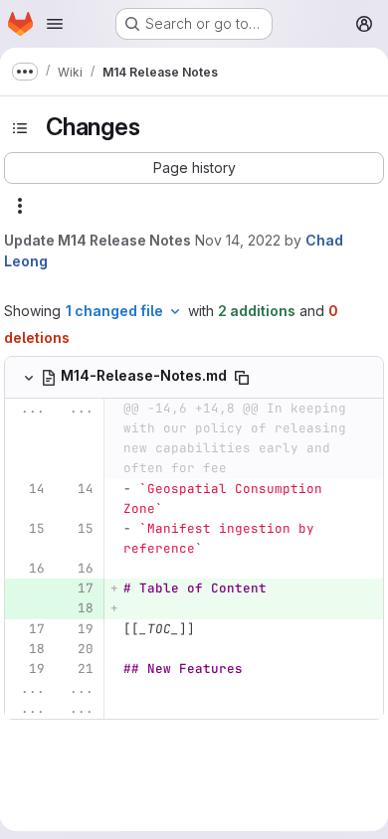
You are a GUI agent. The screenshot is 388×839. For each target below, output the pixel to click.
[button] (194, 168)
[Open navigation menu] (55, 24)
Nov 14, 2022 (238, 240)
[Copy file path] (242, 378)
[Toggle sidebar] (20, 128)
